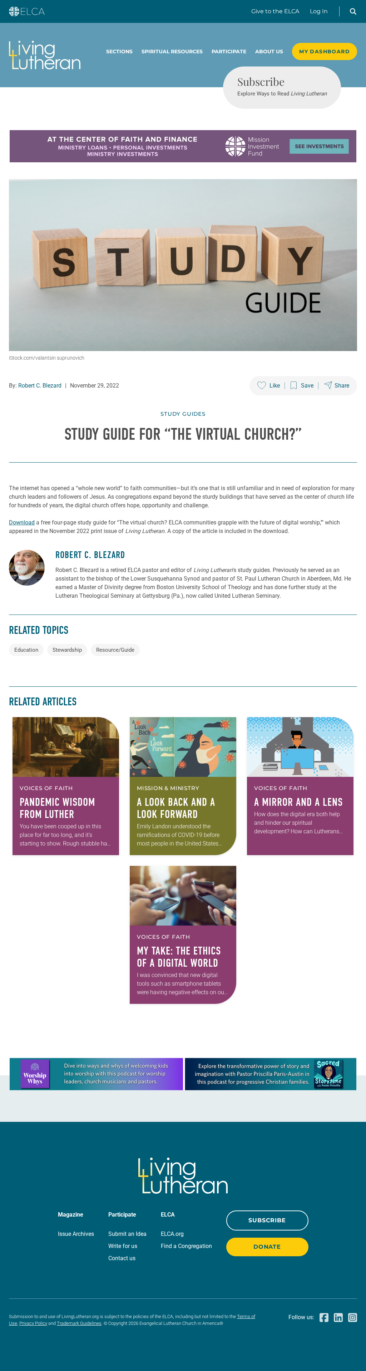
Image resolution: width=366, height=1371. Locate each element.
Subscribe (267, 1220)
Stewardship (67, 650)
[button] (353, 11)
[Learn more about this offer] (183, 160)
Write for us (122, 1246)
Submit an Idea (127, 1234)
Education (26, 650)
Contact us (121, 1258)
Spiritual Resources (172, 51)
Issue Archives (76, 1234)
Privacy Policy (33, 1323)
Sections (119, 51)
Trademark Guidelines (79, 1323)
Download (22, 522)
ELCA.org (172, 1234)
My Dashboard (324, 51)
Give (275, 11)
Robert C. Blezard (39, 385)
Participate (229, 51)
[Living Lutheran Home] (44, 55)
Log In (319, 11)
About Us (269, 51)
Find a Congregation (186, 1246)
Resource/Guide (115, 650)
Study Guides (183, 413)
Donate (267, 1246)
